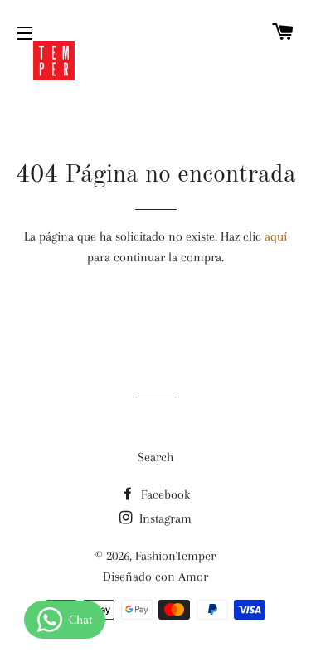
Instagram (164, 518)
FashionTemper (175, 555)
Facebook (164, 494)
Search (155, 457)
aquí (276, 236)
